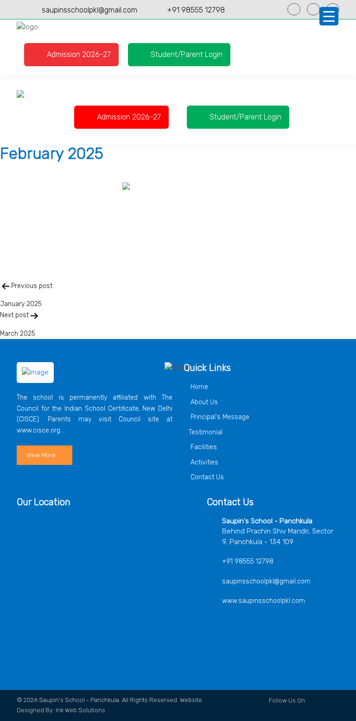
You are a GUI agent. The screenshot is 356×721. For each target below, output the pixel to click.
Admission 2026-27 (78, 54)
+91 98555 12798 (196, 10)
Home (198, 387)
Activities (203, 462)
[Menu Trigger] (328, 16)
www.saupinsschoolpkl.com (263, 601)
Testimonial (205, 432)
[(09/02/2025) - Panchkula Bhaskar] (178, 219)
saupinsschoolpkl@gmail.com (89, 10)
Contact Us (206, 477)
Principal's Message (219, 417)
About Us (203, 402)
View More (41, 454)
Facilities (203, 447)
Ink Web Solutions (80, 710)
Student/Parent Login (185, 54)
